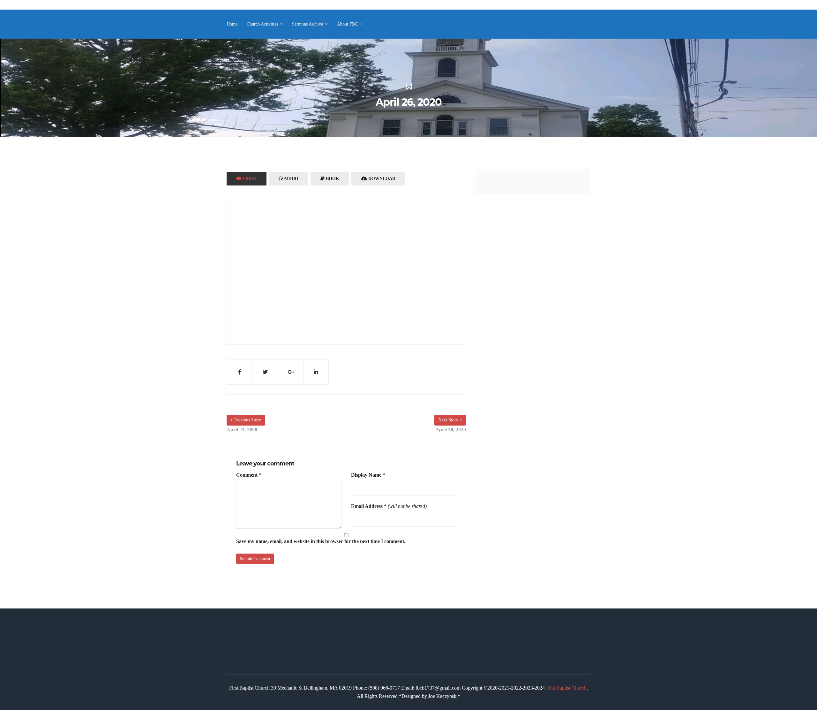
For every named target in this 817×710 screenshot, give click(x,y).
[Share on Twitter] (265, 372)
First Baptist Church (566, 688)
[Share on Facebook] (239, 372)
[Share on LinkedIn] (316, 372)
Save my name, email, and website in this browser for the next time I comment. (320, 541)
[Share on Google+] (290, 372)
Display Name (368, 475)
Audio (290, 178)
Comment (248, 475)
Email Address (368, 506)
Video (249, 178)
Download (381, 178)
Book (332, 178)
